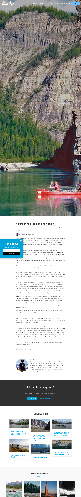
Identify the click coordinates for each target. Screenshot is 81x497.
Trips (34, 3)
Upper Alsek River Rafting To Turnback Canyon (40, 458)
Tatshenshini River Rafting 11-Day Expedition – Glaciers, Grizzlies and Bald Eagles (61, 433)
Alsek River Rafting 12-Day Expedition (18, 456)
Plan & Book (62, 3)
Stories (56, 3)
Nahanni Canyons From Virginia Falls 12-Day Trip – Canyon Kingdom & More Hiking (40, 437)
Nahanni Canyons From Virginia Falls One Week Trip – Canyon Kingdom (19, 433)
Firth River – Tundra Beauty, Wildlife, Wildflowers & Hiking (61, 453)
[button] (69, 3)
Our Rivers (41, 3)
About (49, 3)
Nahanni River (40, 476)
